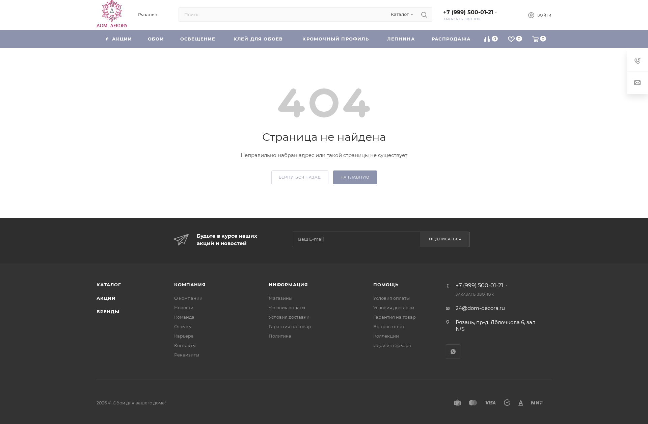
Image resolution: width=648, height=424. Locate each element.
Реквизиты (186, 354)
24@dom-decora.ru (480, 308)
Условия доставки (289, 317)
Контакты (185, 345)
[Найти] (424, 14)
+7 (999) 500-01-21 (468, 12)
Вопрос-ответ (388, 326)
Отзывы (183, 326)
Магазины (280, 298)
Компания (190, 284)
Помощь (386, 284)
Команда (184, 317)
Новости (183, 307)
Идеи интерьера (392, 345)
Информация (288, 284)
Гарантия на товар (290, 326)
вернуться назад (300, 177)
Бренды (108, 311)
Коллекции (386, 336)
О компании (188, 298)
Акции (106, 298)
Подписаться (445, 239)
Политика (280, 336)
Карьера (184, 336)
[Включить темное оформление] (512, 14)
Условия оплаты (287, 307)
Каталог (109, 284)
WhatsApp (453, 351)
